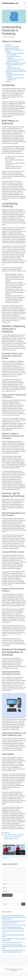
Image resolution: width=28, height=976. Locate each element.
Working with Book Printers (11, 838)
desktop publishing (18, 130)
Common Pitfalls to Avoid (13, 68)
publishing (4, 213)
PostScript (8, 128)
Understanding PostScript (12, 48)
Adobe (11, 126)
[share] (12, 846)
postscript (20, 834)
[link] (5, 847)
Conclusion (8, 81)
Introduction (8, 44)
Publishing (6, 832)
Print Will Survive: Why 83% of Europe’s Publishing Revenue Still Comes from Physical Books (14, 946)
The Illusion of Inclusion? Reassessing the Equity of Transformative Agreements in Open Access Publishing (14, 917)
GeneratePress (14, 970)
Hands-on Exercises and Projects (15, 69)
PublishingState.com (10, 3)
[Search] (23, 904)
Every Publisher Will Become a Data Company (14, 925)
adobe (5, 834)
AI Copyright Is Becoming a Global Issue (12, 942)
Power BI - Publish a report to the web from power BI (9, 847)
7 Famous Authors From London (12, 836)
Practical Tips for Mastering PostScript (15, 63)
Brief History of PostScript (12, 46)
